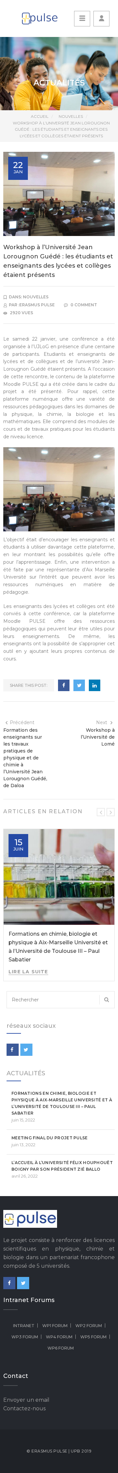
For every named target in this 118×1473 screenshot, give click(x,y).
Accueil (40, 116)
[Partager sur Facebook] (63, 685)
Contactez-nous (24, 1408)
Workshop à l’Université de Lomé (98, 737)
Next (101, 722)
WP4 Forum (59, 1336)
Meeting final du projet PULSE (49, 1137)
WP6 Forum (61, 1348)
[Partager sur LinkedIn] (94, 685)
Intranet (23, 1325)
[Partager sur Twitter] (79, 685)
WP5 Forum (93, 1336)
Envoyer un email (26, 1400)
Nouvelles (71, 116)
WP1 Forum (55, 1325)
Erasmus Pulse (37, 304)
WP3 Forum (24, 1336)
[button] (101, 18)
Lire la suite (28, 972)
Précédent (22, 722)
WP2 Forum (88, 1325)
